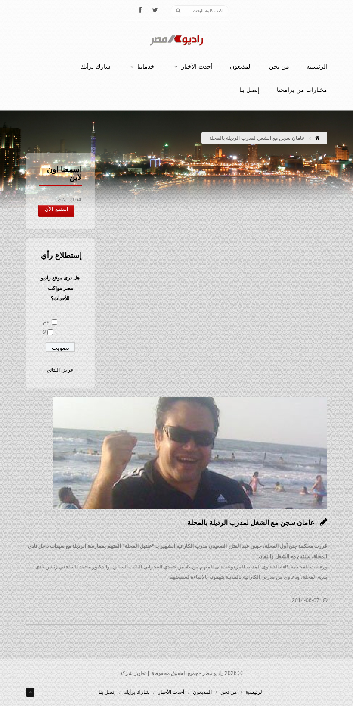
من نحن (279, 67)
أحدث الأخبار (197, 67)
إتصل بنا (249, 90)
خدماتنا (146, 67)
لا (44, 332)
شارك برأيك (95, 67)
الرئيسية (317, 67)
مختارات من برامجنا (302, 90)
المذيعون (241, 67)
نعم (46, 322)
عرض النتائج (60, 370)
